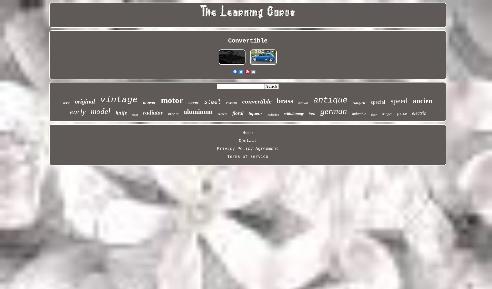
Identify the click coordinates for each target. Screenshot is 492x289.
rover (193, 102)
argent (173, 114)
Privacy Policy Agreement (248, 149)
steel (212, 102)
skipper (387, 114)
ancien (422, 101)
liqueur (255, 113)
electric (419, 113)
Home (248, 133)
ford (312, 113)
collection (273, 114)
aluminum (198, 111)
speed (399, 101)
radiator (153, 112)
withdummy (294, 113)
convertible (257, 101)
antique (330, 100)
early (78, 111)
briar (66, 103)
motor (172, 100)
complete (359, 103)
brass (285, 101)
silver (135, 114)
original (85, 101)
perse (402, 113)
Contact (248, 141)
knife (121, 113)
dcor (374, 114)
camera (222, 114)
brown (303, 103)
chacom (231, 103)
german (333, 111)
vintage (119, 100)
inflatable (359, 114)
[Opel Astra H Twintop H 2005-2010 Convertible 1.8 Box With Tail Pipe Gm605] (263, 65)
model (100, 111)
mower (149, 102)
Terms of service (247, 156)
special (378, 102)
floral (237, 113)
